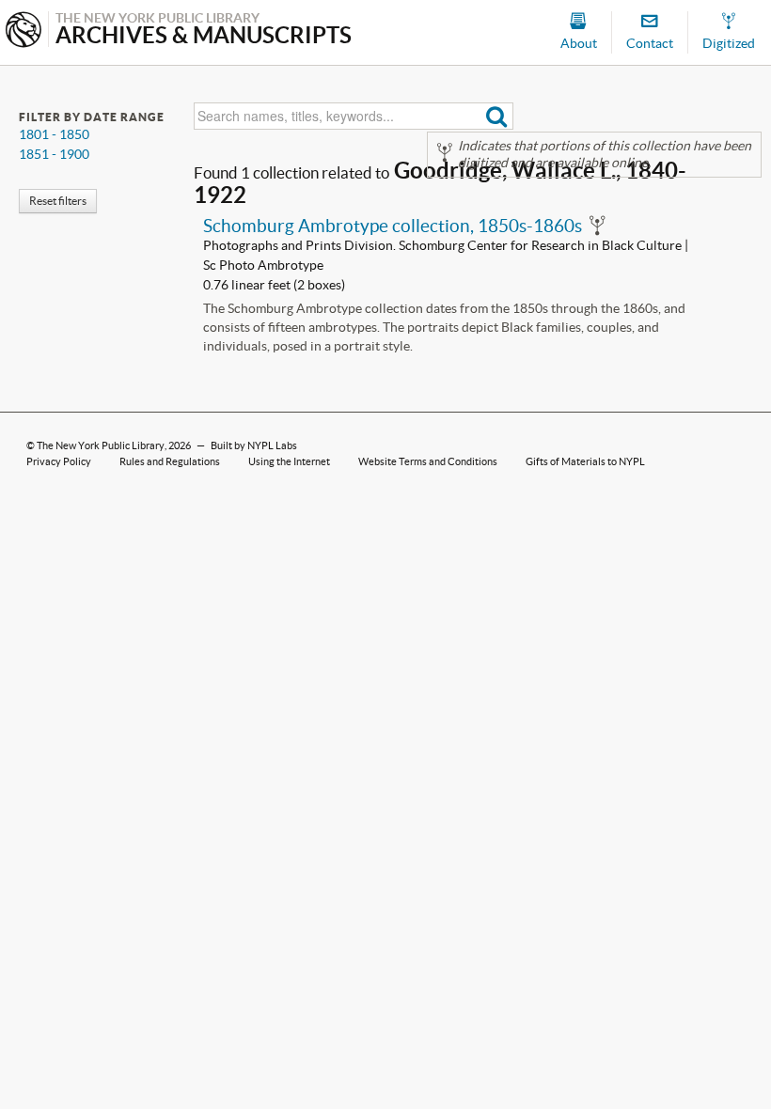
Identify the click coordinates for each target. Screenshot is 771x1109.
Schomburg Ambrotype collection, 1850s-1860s (392, 225)
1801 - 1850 (54, 134)
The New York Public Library (101, 445)
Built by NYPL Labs (254, 445)
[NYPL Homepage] (23, 31)
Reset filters (58, 201)
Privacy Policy (58, 461)
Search (496, 116)
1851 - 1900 (54, 154)
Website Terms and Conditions (427, 461)
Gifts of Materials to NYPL (585, 461)
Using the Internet (289, 461)
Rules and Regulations (169, 461)
